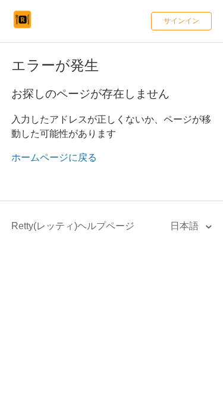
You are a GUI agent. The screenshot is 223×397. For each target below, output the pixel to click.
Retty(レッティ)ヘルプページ (72, 226)
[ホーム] (22, 27)
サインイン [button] (181, 21)
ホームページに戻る (54, 157)
